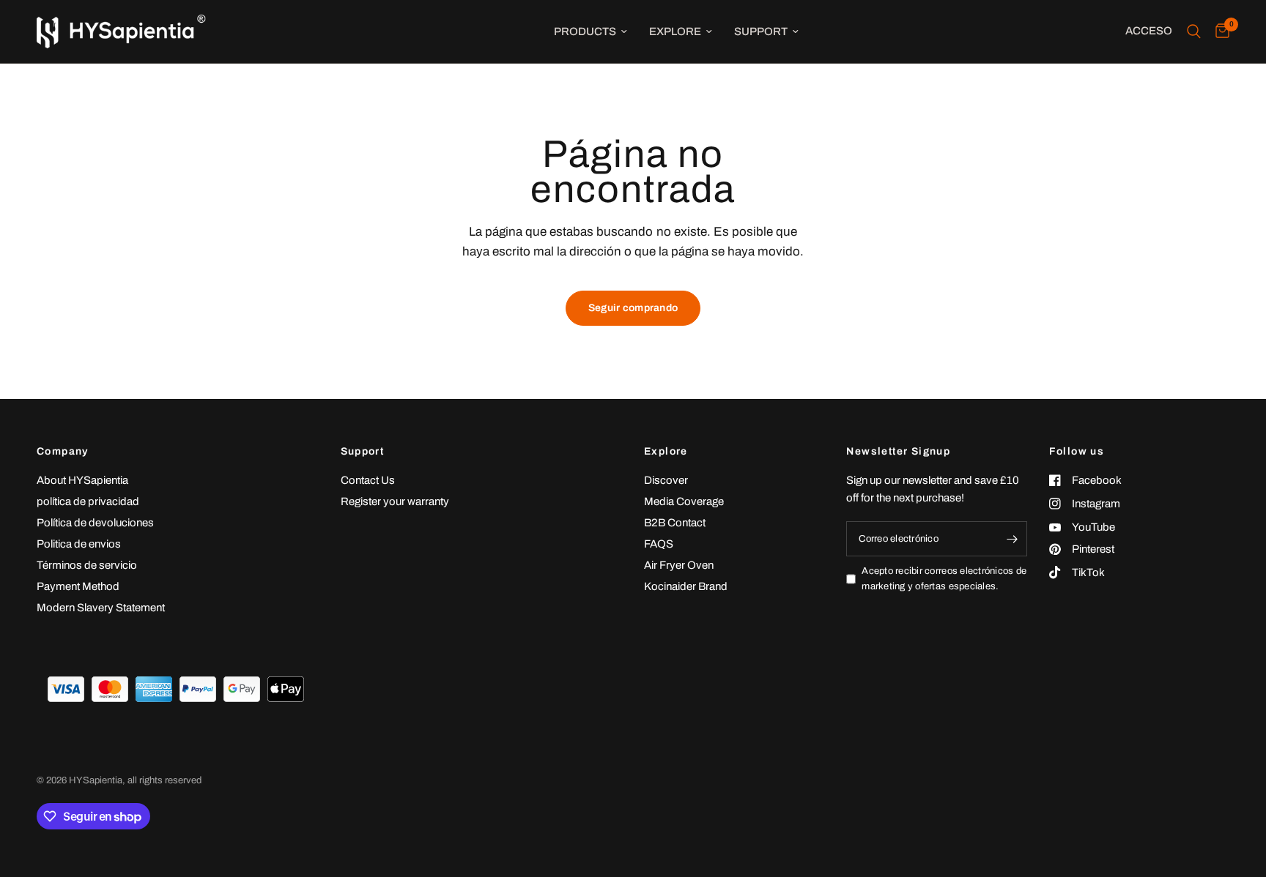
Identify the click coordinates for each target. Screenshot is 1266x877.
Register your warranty (395, 501)
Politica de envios (79, 544)
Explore (675, 31)
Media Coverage (684, 501)
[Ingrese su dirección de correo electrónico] (1012, 538)
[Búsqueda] (1194, 31)
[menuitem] (590, 31)
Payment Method (78, 586)
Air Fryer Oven (679, 565)
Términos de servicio (87, 565)
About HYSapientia (82, 480)
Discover (666, 480)
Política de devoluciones (95, 523)
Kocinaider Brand (686, 586)
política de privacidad (88, 501)
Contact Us (368, 480)
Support (761, 31)
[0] (1218, 31)
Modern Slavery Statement (101, 607)
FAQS (658, 544)
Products (585, 31)
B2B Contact (675, 523)
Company (63, 452)
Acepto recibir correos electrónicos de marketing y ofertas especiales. (944, 578)
